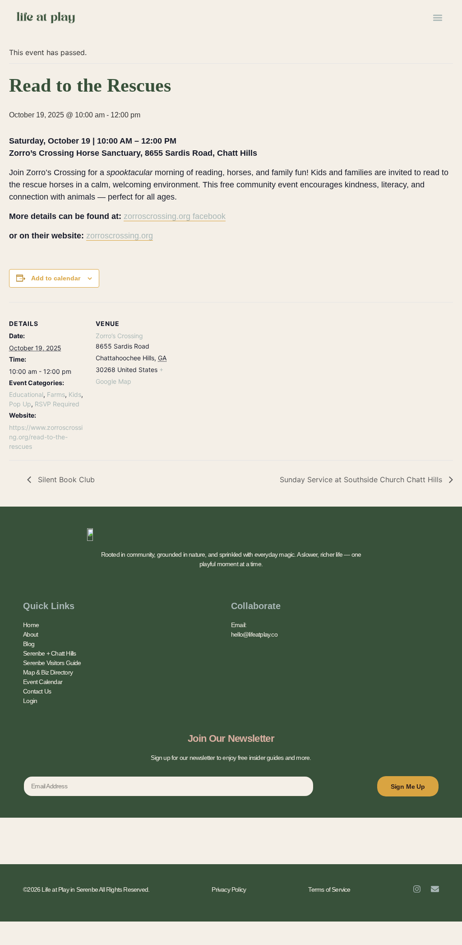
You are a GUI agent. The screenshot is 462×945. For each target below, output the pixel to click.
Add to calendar (55, 278)
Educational (26, 394)
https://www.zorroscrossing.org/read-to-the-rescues (46, 437)
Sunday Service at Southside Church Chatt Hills (362, 479)
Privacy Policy (229, 889)
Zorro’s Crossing (119, 336)
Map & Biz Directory (48, 672)
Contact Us (37, 691)
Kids (75, 394)
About (30, 634)
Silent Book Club (65, 479)
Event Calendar (42, 681)
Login (30, 700)
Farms (56, 394)
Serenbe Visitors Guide (52, 662)
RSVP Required (57, 404)
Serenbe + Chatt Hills (49, 653)
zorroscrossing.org (119, 235)
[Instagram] (417, 889)
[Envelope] (435, 889)
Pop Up (20, 404)
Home (31, 624)
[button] (437, 17)
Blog (28, 643)
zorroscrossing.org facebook (175, 216)
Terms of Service (329, 889)
